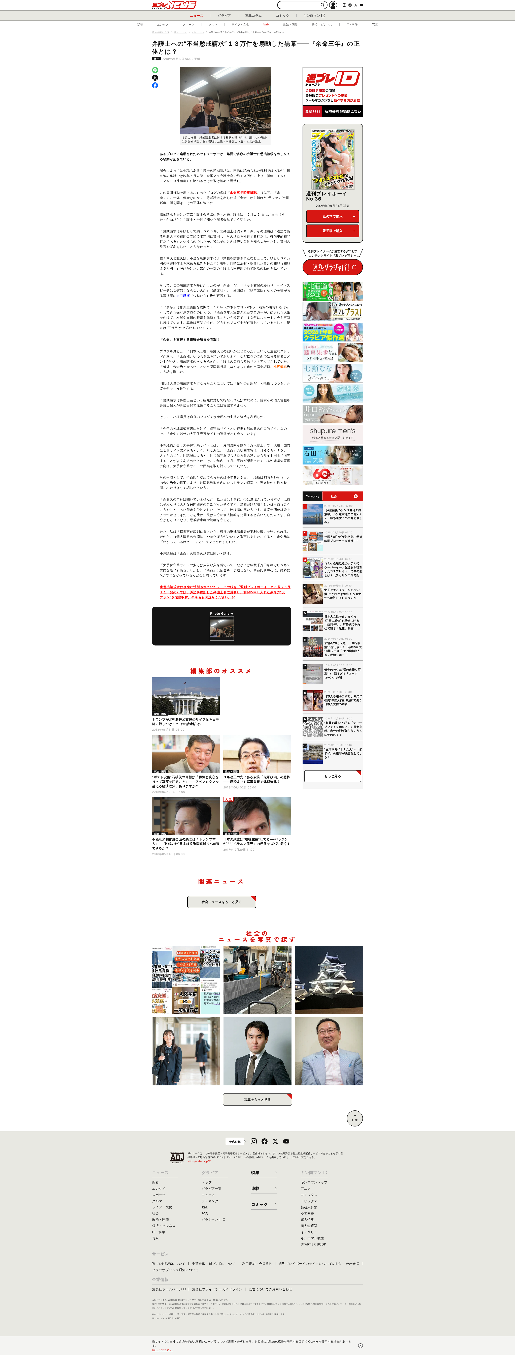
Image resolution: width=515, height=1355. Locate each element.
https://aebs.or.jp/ (199, 1161)
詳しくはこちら (162, 1350)
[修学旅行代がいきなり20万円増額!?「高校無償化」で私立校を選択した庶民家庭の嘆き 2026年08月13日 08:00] (186, 1051)
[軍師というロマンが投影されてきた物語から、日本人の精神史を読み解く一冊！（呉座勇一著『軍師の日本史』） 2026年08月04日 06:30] (258, 1051)
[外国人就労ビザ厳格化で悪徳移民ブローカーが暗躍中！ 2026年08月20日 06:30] (186, 980)
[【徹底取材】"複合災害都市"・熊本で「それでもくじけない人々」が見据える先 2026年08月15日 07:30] (329, 980)
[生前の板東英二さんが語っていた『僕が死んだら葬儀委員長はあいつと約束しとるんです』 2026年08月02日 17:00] (329, 1051)
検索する (322, 5)
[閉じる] (360, 1345)
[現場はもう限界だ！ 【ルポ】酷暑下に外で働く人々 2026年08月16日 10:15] (258, 980)
